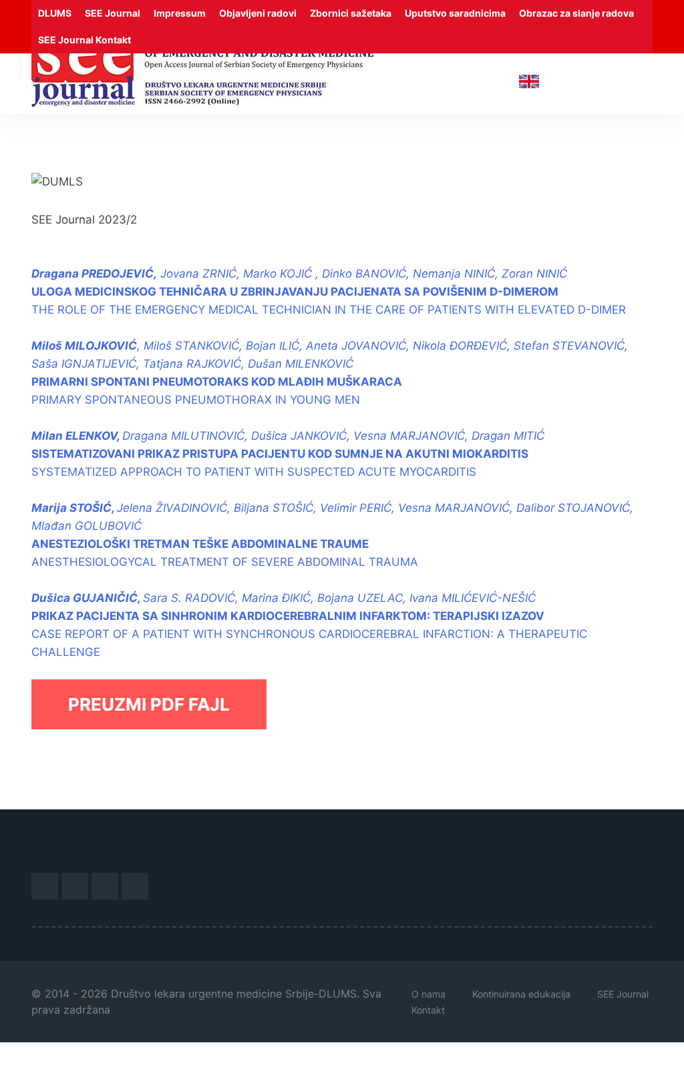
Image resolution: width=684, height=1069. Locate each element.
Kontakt (428, 1010)
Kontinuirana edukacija (521, 994)
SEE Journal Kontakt (84, 39)
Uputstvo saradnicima (455, 13)
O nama (428, 994)
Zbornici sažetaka (350, 13)
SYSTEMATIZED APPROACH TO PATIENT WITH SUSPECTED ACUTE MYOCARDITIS (287, 453)
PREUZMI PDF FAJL (149, 704)
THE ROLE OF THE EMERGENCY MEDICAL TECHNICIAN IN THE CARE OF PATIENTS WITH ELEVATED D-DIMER (328, 309)
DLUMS (54, 13)
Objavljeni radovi (258, 13)
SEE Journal (112, 13)
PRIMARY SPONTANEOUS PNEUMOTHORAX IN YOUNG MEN (195, 399)
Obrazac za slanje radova (576, 13)
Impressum (180, 13)
